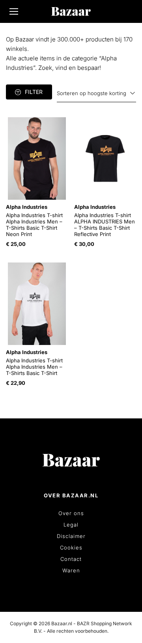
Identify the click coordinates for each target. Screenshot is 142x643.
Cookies (71, 547)
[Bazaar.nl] (71, 11)
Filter (34, 91)
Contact (71, 559)
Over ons (71, 513)
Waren (71, 570)
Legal (71, 524)
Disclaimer (71, 536)
